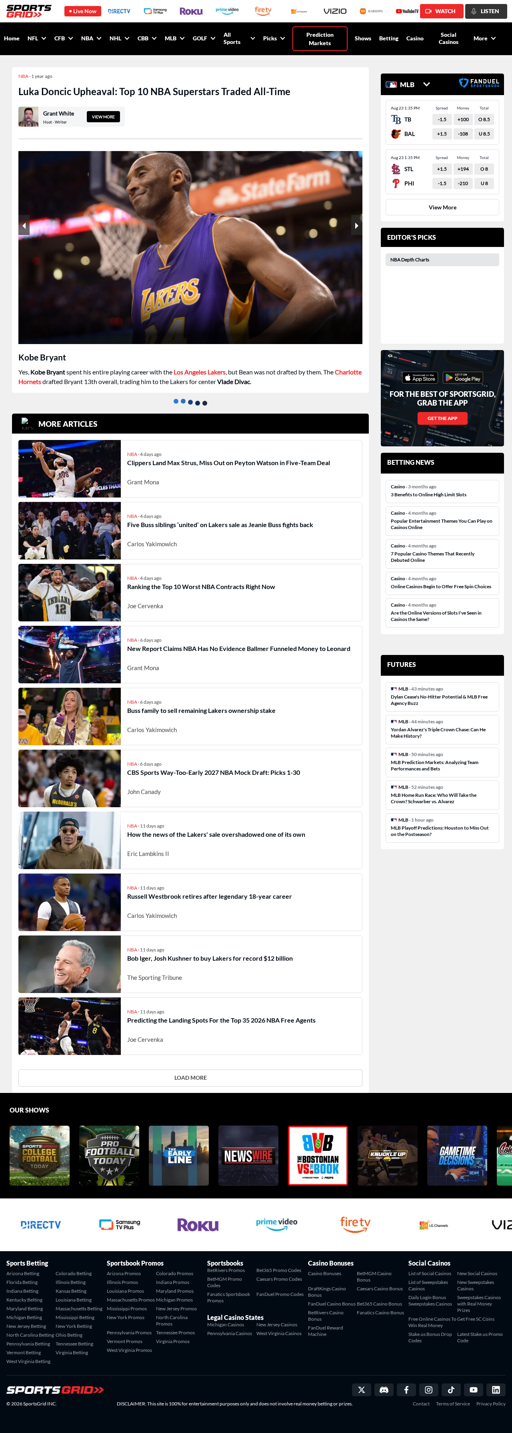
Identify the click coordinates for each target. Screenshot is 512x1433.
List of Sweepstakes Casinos (428, 1285)
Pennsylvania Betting (28, 1344)
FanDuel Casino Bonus (332, 1304)
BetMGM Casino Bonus (374, 1276)
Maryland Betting (24, 1309)
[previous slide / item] (24, 225)
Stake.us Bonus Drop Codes (430, 1337)
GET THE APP (443, 418)
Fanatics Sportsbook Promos (228, 1297)
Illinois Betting (71, 1282)
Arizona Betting (22, 1273)
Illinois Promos (122, 1282)
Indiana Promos (172, 1282)
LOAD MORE (190, 1077)
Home (12, 38)
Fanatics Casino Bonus (380, 1313)
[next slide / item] (356, 225)
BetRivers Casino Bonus (326, 1316)
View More (442, 207)
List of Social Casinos (429, 1273)
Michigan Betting (24, 1317)
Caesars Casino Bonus (380, 1289)
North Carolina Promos (172, 1320)
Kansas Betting (71, 1291)
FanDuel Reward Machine (325, 1331)
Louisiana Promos (125, 1291)
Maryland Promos (175, 1291)
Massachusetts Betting (79, 1309)
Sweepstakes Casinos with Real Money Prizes (479, 1303)
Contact (421, 1404)
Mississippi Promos (127, 1309)
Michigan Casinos (225, 1325)
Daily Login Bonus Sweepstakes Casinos (430, 1300)
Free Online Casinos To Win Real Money (432, 1322)
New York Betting (74, 1326)
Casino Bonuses (324, 1273)
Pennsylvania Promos (129, 1332)
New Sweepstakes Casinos (475, 1285)
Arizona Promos (124, 1273)
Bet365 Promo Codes (278, 1270)
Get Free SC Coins (475, 1319)
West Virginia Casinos (279, 1333)
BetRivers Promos (226, 1270)
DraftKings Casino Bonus (327, 1292)
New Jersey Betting (26, 1326)
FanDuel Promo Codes (280, 1294)
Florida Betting (22, 1282)
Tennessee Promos (175, 1332)
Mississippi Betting (75, 1317)
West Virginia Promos (129, 1350)
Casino (415, 38)
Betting (388, 38)
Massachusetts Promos (131, 1300)
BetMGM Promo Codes (224, 1282)
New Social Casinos (477, 1273)
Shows (363, 38)
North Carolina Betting (30, 1335)
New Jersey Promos (176, 1309)
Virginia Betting (72, 1352)
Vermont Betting (23, 1352)
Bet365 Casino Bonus (379, 1304)
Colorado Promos (174, 1273)
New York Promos (125, 1317)
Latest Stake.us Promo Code (480, 1337)
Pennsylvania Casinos (229, 1333)
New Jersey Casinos (276, 1325)
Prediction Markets (320, 38)
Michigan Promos (174, 1300)
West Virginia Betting (28, 1361)
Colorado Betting (74, 1273)
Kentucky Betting (24, 1300)
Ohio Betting (69, 1335)
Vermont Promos (124, 1341)
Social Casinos (448, 38)
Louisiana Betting (74, 1300)
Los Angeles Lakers (200, 372)
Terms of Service (453, 1404)
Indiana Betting (22, 1291)
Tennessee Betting (74, 1344)
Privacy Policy (491, 1404)
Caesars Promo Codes (279, 1279)
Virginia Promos (173, 1341)
